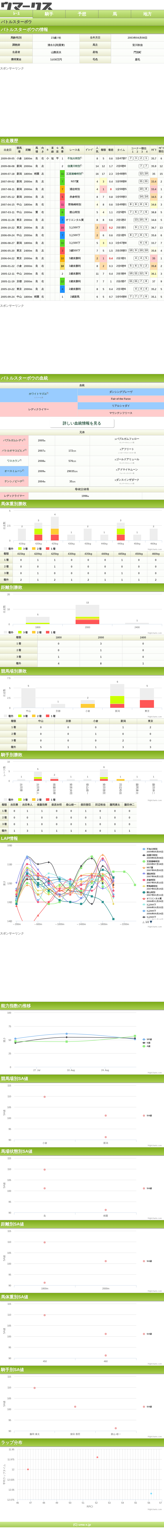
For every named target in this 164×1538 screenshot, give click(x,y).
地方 (147, 14)
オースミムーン (13, 471)
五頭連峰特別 (74, 173)
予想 (82, 14)
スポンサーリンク (12, 68)
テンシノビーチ (13, 481)
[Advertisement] (82, 100)
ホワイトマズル (38, 393)
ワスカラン (13, 460)
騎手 (49, 14)
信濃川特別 (73, 166)
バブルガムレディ (13, 440)
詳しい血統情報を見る (82, 423)
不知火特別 (73, 158)
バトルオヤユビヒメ (13, 450)
